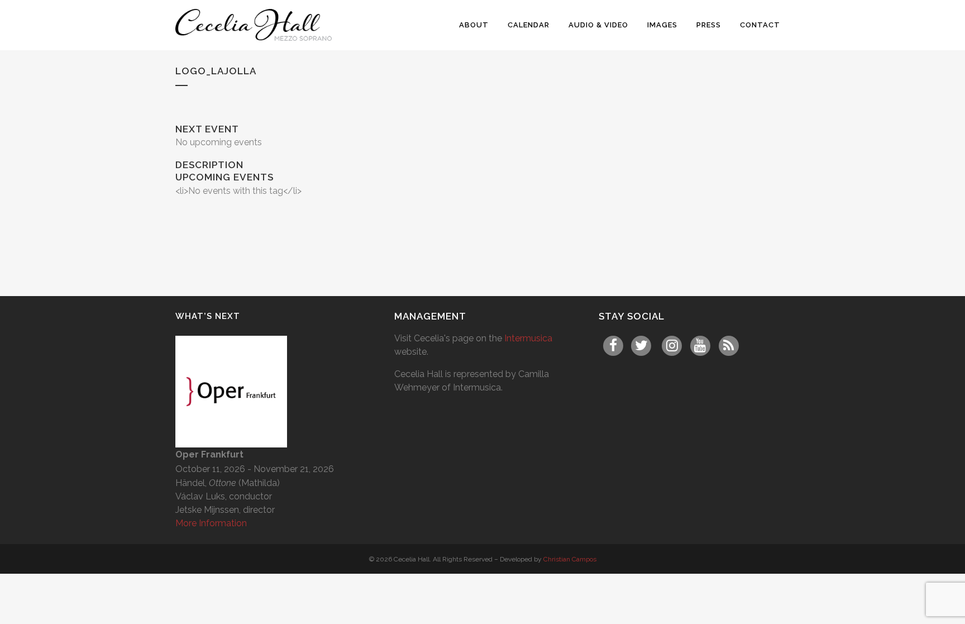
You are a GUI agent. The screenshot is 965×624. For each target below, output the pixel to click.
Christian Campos (569, 559)
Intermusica (528, 338)
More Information (211, 523)
